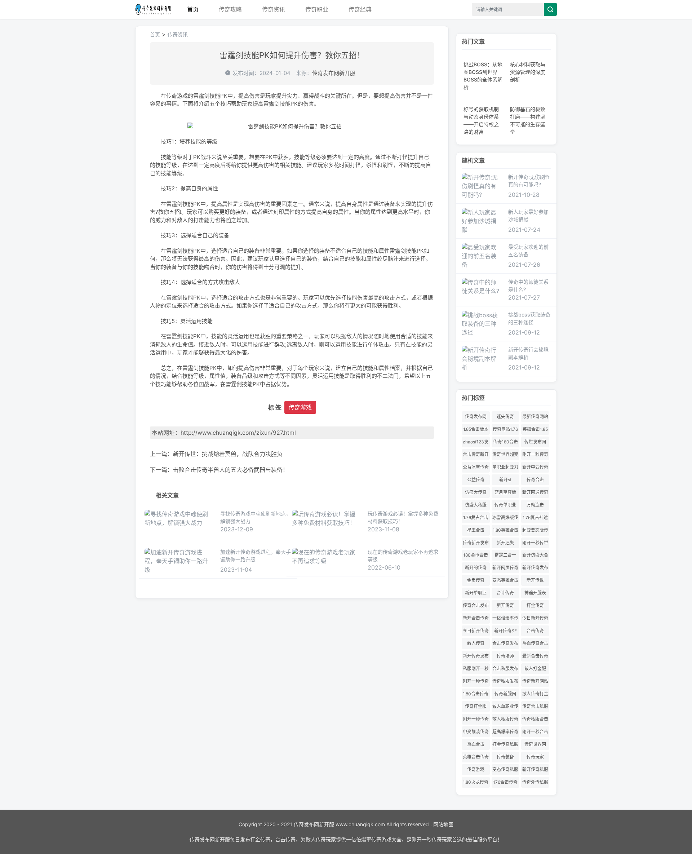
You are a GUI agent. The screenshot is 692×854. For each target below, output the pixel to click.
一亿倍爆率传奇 (505, 619)
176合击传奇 (505, 782)
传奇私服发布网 (505, 682)
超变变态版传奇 (535, 531)
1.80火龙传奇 (475, 782)
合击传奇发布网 (505, 645)
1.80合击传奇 (475, 693)
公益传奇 (475, 479)
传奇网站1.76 (505, 429)
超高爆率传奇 (505, 731)
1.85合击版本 (475, 429)
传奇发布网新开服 (153, 9)
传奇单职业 (505, 505)
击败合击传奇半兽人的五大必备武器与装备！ (230, 469)
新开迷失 (505, 542)
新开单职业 (476, 593)
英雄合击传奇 (476, 757)
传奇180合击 (505, 441)
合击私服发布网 (505, 670)
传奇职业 (316, 9)
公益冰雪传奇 (476, 467)
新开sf (505, 479)
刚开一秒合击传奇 (535, 733)
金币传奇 (475, 580)
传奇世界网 (535, 744)
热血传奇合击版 (535, 645)
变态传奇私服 (505, 769)
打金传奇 (535, 605)
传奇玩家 (535, 757)
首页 (193, 9)
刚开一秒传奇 (476, 681)
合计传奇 (505, 593)
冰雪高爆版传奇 (505, 519)
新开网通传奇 (535, 492)
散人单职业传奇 (505, 708)
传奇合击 (535, 479)
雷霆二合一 (505, 555)
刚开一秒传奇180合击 (535, 456)
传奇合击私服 (535, 706)
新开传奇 (505, 605)
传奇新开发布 (476, 542)
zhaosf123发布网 (475, 443)
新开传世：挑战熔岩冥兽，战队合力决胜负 (228, 453)
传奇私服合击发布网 (535, 720)
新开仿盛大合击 (535, 556)
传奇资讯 (273, 9)
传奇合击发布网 (476, 607)
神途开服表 (535, 593)
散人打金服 (535, 668)
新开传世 (535, 580)
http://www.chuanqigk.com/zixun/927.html (238, 432)
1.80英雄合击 (505, 530)
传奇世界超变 (505, 454)
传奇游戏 (300, 407)
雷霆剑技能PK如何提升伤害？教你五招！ (292, 55)
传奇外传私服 (535, 782)
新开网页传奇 (505, 567)
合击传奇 (535, 630)
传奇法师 (505, 656)
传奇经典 (360, 9)
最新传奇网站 (535, 416)
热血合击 (475, 744)
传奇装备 (505, 757)
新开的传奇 (476, 567)
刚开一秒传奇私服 (476, 720)
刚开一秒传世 (535, 542)
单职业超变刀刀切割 (505, 468)
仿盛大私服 (476, 505)
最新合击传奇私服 (535, 657)
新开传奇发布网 (476, 657)
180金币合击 (475, 555)
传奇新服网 (505, 693)
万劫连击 (535, 505)
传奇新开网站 (535, 681)
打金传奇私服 (505, 744)
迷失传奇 (505, 416)
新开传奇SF (505, 630)
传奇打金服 (476, 706)
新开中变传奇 (535, 467)
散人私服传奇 (505, 719)
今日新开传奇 (476, 630)
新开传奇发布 (535, 567)
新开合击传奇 (476, 618)
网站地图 (443, 824)
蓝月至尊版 (505, 492)
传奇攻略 (230, 9)
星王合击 (475, 530)
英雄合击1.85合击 (535, 430)
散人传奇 (475, 643)
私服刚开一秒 (476, 668)
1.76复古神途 (535, 517)
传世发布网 (535, 441)
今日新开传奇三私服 (535, 619)
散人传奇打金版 (535, 695)
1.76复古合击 (475, 517)
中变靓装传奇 (476, 731)
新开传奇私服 (535, 769)
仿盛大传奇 (476, 492)
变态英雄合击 (505, 580)
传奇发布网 (476, 416)
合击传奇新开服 (476, 456)
